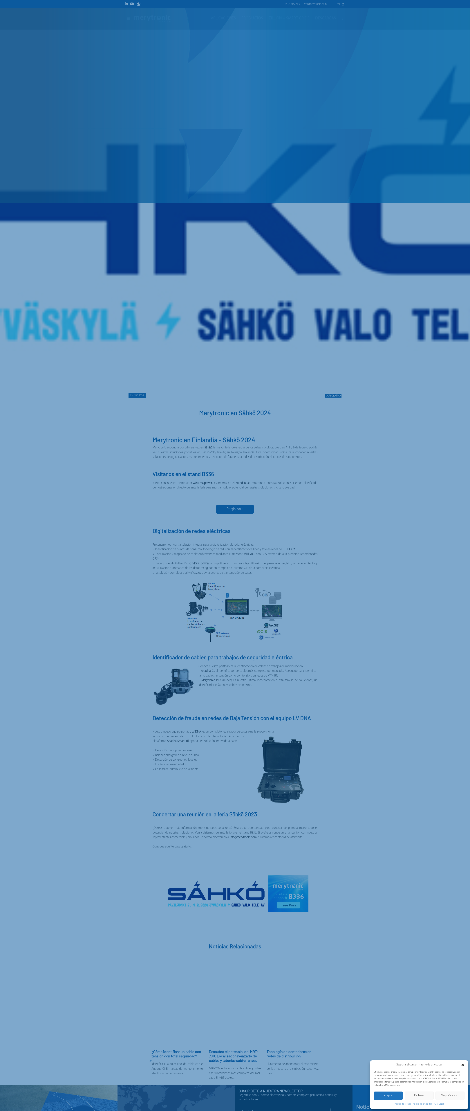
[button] (462, 1065)
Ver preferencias (450, 1095)
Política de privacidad (422, 1104)
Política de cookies (403, 1104)
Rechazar (419, 1095)
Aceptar (388, 1095)
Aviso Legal (439, 1104)
